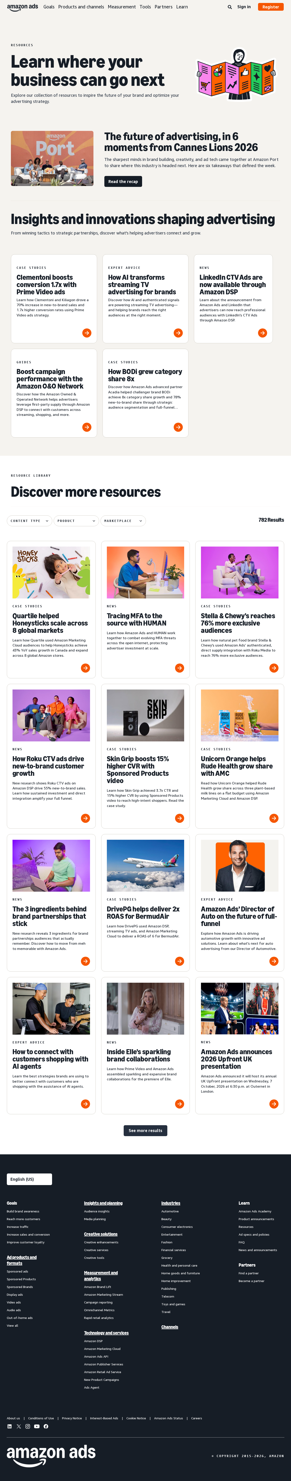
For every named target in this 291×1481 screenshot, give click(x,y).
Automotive (170, 1211)
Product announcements (256, 1219)
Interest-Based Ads (104, 1418)
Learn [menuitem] (244, 1203)
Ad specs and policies (254, 1234)
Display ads (15, 1294)
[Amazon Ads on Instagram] (27, 1427)
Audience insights (97, 1211)
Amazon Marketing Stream (103, 1294)
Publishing (168, 1288)
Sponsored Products (21, 1279)
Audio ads (14, 1310)
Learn (182, 6)
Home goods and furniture (180, 1273)
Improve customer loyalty (25, 1242)
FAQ (242, 1242)
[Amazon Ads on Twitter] (18, 1427)
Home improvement (176, 1281)
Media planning (95, 1219)
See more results (145, 1130)
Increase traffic (17, 1227)
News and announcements (258, 1250)
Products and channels (81, 6)
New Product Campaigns (101, 1380)
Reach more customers (23, 1219)
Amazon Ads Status (168, 1418)
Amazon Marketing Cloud (102, 1349)
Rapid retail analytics (99, 1318)
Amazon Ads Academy (255, 1211)
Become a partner (251, 1281)
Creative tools (94, 1258)
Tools (145, 6)
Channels (169, 1327)
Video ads (14, 1302)
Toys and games (173, 1304)
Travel (166, 1312)
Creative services (96, 1250)
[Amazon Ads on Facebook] (46, 1427)
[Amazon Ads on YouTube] (37, 1427)
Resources (246, 1227)
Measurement (122, 6)
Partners (164, 6)
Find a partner (249, 1273)
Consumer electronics (177, 1227)
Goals (49, 6)
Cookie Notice (136, 1418)
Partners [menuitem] (247, 1265)
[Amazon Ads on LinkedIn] (9, 1427)
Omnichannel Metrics (99, 1310)
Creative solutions (101, 1234)
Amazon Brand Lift (97, 1287)
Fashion (166, 1242)
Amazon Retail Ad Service (102, 1372)
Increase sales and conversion (28, 1234)
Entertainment (172, 1234)
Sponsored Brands (20, 1287)
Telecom (167, 1296)
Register (271, 6)
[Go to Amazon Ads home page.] (51, 1456)
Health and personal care (179, 1265)
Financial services (173, 1250)
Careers (196, 1418)
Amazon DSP (93, 1341)
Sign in (244, 6)
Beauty (166, 1219)
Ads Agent (91, 1387)
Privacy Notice (72, 1418)
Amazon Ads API (96, 1356)
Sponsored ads (17, 1271)
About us (13, 1418)
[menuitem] (29, 1295)
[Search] (230, 7)
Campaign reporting (98, 1302)
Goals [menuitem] (12, 1203)
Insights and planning (103, 1203)
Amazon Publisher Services (103, 1364)
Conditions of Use (41, 1418)
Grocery (166, 1258)
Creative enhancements (101, 1242)
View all (12, 1325)
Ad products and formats (22, 1260)
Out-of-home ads (20, 1318)
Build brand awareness (23, 1211)
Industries (170, 1203)
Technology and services (106, 1333)
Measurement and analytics (101, 1275)
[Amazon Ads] (19, 7)
